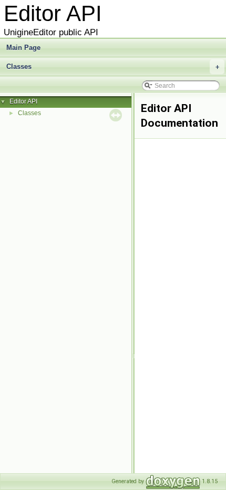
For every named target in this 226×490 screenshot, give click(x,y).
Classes (112, 66)
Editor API (23, 101)
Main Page (23, 48)
